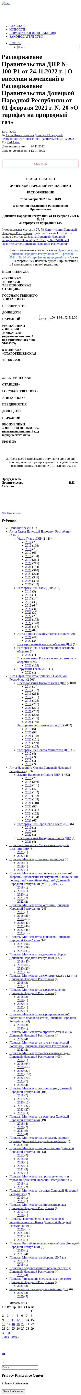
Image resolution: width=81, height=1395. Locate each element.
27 (22, 1328)
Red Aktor (13, 142)
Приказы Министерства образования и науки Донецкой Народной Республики (39, 1054)
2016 (28, 549)
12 (18, 1320)
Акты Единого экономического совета (43, 633)
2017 (28, 552)
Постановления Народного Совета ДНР (44, 838)
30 (3, 1333)
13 (22, 1320)
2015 (28, 545)
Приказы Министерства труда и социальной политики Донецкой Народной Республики (39, 1044)
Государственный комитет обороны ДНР (44, 644)
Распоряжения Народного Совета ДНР (43, 824)
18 (13, 1324)
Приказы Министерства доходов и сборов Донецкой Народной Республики (37, 956)
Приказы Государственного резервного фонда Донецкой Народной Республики (40, 1269)
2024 (28, 577)
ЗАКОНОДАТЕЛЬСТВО (26, 36)
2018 (28, 556)
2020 (28, 563)
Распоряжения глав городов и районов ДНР (38, 1289)
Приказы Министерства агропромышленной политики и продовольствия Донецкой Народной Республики (42, 1018)
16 (3, 1324)
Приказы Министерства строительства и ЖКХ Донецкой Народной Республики (40, 1033)
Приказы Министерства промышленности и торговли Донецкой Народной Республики (39, 1178)
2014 (28, 542)
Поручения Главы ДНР (32, 669)
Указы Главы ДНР (29, 538)
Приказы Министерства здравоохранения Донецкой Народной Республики (37, 991)
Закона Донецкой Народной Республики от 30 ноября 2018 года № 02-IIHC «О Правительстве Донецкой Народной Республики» (35, 240)
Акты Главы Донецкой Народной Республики (40, 531)
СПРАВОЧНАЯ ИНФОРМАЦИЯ (32, 33)
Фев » (15, 1337)
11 (13, 1320)
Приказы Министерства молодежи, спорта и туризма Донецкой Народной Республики (39, 1139)
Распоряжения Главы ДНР (35, 588)
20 (22, 1324)
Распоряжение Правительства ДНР (42, 138)
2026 (28, 584)
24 (8, 1328)
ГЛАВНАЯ (17, 26)
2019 (28, 559)
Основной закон (20, 528)
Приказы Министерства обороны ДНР (35, 1257)
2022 (71, 138)
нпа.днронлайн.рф (59, 1343)
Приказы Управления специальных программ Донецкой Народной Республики (40, 1280)
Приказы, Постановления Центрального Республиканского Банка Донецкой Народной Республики (40, 1222)
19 (18, 1324)
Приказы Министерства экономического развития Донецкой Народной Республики (43, 977)
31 (8, 1333)
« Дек (5, 1337)
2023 (28, 573)
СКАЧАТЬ (40, 163)
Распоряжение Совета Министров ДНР (43, 750)
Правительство (14, 513)
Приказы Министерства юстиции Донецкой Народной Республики (39, 906)
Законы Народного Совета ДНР (38, 774)
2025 (28, 580)
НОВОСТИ (17, 29)
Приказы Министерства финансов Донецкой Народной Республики (39, 938)
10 (8, 1320)
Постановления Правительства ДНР (41, 683)
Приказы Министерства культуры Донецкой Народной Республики (39, 1118)
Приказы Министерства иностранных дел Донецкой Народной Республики (37, 1206)
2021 (28, 566)
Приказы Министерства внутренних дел (36, 859)
